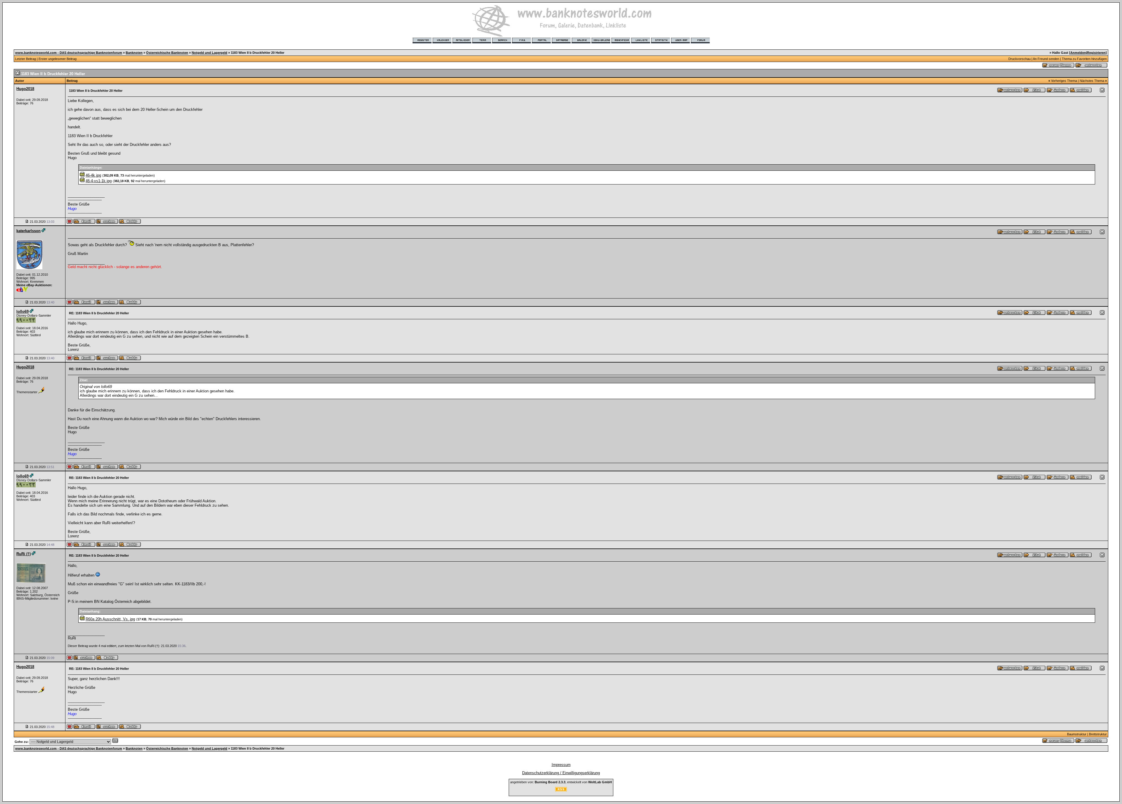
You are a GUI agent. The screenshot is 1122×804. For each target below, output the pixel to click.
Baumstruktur (1076, 734)
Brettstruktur (1098, 734)
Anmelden (1078, 52)
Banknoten (134, 52)
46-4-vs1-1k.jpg (99, 181)
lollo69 (22, 311)
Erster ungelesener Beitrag (58, 59)
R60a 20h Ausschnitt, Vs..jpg (110, 619)
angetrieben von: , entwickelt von (561, 782)
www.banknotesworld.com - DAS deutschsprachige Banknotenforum (68, 52)
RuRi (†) (23, 554)
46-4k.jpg (93, 175)
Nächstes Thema (1092, 80)
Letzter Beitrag (25, 59)
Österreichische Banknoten (167, 52)
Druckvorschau (1019, 59)
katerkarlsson (28, 231)
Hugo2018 (25, 89)
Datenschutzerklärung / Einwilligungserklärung (561, 773)
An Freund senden (1046, 59)
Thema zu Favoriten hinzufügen (1084, 59)
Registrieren (1096, 52)
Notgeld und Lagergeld (209, 52)
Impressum (561, 764)
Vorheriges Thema (1064, 80)
